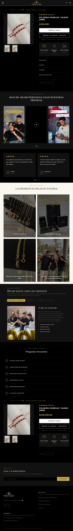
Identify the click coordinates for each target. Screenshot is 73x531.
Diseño (41, 300)
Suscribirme (63, 478)
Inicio (5, 400)
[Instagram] (5, 505)
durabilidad (31, 300)
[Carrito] (70, 2)
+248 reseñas (51, 14)
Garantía (50, 300)
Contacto (40, 507)
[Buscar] (66, 2)
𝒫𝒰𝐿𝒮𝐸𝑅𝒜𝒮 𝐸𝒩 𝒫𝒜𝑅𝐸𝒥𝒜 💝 (16, 400)
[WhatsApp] (9, 505)
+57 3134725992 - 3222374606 (14, 518)
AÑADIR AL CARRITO (54, 35)
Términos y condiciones (44, 504)
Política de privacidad (44, 501)
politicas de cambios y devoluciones (48, 497)
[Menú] (2, 3)
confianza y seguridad (16, 300)
